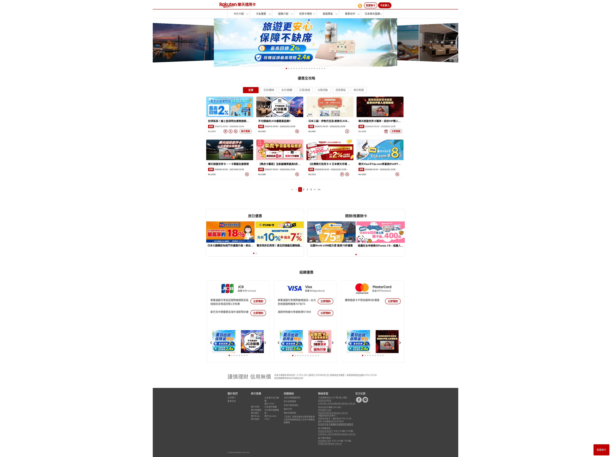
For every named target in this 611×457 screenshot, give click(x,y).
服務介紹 (283, 13)
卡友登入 (385, 5)
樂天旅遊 (255, 419)
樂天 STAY (269, 404)
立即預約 (258, 301)
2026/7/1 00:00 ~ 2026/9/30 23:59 (226, 126)
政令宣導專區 (290, 401)
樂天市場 (255, 407)
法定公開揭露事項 (292, 397)
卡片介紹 (239, 13)
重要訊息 (232, 401)
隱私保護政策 (290, 413)
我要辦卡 (370, 5)
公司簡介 (232, 397)
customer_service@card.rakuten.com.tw (336, 403)
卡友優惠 (261, 13)
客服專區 (328, 13)
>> (319, 189)
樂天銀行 (255, 413)
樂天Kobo (255, 416)
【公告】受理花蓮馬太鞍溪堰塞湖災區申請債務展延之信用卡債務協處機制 (299, 419)
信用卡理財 (305, 13)
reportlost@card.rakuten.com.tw (333, 413)
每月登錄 (245, 131)
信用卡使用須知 (291, 405)
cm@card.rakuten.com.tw (330, 443)
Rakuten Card (238, 4)
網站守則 (288, 409)
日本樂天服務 (372, 13)
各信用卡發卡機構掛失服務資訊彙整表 (335, 424)
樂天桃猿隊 (256, 410)
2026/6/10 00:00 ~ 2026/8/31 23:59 (376, 126)
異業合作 (350, 13)
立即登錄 (395, 131)
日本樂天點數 (270, 407)
